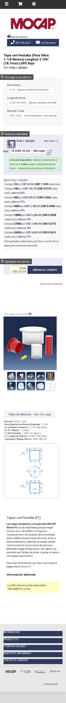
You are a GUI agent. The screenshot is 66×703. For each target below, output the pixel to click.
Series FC (25, 566)
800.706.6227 (23, 42)
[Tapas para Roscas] (31, 376)
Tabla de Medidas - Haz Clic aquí (29, 414)
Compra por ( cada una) (32, 184)
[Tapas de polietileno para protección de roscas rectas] (50, 376)
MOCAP (54, 684)
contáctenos (51, 241)
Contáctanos (48, 42)
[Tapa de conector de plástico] (40, 386)
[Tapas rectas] (21, 376)
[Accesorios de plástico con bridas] (31, 386)
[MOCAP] (33, 23)
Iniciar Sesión (19, 37)
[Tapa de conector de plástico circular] (21, 386)
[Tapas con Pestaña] (11, 376)
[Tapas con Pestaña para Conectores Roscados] (40, 376)
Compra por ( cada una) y (30, 190)
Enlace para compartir (50, 287)
